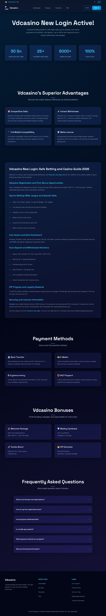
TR (94, 2)
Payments (58, 8)
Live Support (76, 583)
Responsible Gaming (78, 596)
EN (99, 2)
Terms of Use (76, 592)
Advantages (36, 8)
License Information (78, 600)
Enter (87, 8)
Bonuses (47, 8)
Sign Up (96, 8)
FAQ (67, 8)
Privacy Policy (76, 588)
